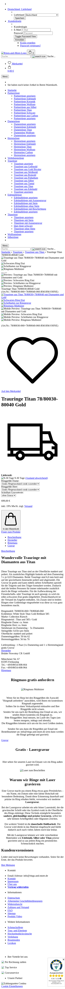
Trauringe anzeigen (23, 163)
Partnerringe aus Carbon (26, 115)
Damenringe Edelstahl (25, 127)
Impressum (13, 881)
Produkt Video (15, 916)
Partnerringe (14, 93)
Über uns (12, 884)
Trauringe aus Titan (23, 186)
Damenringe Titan (23, 129)
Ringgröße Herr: (9, 486)
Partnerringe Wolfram (24, 104)
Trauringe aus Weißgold (26, 172)
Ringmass (12, 543)
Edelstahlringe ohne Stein (26, 206)
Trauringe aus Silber (24, 180)
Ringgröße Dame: (10, 481)
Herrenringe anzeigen (24, 141)
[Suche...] (39, 56)
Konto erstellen (27, 42)
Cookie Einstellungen (12, 986)
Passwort (18, 33)
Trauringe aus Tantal (24, 183)
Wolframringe (14, 234)
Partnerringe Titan (23, 110)
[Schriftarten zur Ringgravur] (16, 303)
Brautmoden (14, 940)
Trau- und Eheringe (17, 930)
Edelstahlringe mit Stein (26, 203)
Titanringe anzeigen (23, 217)
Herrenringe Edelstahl (25, 144)
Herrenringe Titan (23, 146)
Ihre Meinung (8, 865)
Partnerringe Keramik (24, 101)
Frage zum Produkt (10, 532)
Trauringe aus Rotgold (25, 175)
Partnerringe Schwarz (24, 112)
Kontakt (12, 878)
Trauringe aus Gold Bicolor (27, 169)
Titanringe (13, 214)
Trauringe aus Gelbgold (25, 166)
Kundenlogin (14, 21)
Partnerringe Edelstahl (25, 98)
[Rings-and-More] (14, 53)
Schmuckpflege (15, 927)
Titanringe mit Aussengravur (28, 223)
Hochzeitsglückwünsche (20, 933)
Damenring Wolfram (24, 132)
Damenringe (14, 121)
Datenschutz (14, 898)
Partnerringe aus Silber (25, 107)
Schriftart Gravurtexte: (12, 492)
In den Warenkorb (11, 529)
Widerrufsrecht (15, 904)
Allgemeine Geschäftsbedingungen (25, 901)
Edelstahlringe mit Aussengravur (30, 200)
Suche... (51, 56)
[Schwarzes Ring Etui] (13, 300)
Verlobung (13, 936)
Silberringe (13, 237)
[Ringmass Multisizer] (12, 305)
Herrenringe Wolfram (24, 149)
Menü (5, 76)
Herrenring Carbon (23, 152)
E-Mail (17, 29)
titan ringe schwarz (23, 226)
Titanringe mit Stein (23, 220)
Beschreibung (14, 537)
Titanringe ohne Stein (24, 228)
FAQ (10, 910)
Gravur (11, 545)
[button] (11, 69)
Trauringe (12, 161)
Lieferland (19, 15)
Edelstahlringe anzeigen (26, 197)
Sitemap (12, 913)
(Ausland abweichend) (36, 478)
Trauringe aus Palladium (26, 177)
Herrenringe (14, 138)
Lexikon (12, 943)
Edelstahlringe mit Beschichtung (30, 209)
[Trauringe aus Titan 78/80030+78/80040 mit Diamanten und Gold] (32, 297)
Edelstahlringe (15, 194)
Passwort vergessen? (30, 45)
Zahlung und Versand (18, 907)
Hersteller (12, 540)
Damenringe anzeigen (25, 124)
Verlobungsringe (16, 158)
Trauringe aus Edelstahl (25, 189)
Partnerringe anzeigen (24, 96)
